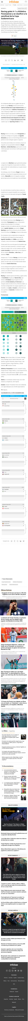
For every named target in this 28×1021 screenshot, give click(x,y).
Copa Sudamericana (6, 581)
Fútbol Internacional (14, 584)
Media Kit (14, 1002)
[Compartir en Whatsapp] (6, 60)
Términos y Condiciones (9, 1009)
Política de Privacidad (19, 1009)
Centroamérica (14, 980)
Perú (9, 980)
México (5, 980)
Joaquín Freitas (7, 5)
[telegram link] (18, 971)
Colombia (11, 977)
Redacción (12, 991)
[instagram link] (13, 971)
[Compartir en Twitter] (12, 60)
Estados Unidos (21, 977)
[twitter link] (10, 971)
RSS (14, 984)
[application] (14, 47)
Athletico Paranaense (17, 581)
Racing (3, 311)
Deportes (3, 8)
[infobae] (14, 2)
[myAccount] (26, 2)
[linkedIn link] (21, 971)
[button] (2, 1)
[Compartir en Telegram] (18, 60)
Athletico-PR (17, 311)
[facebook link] (7, 971)
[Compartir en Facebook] (9, 60)
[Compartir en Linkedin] (15, 60)
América (6, 977)
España (15, 977)
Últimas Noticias (21, 980)
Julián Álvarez (18, 5)
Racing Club (4, 584)
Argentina (6, 999)
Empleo (16, 991)
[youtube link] (15, 971)
